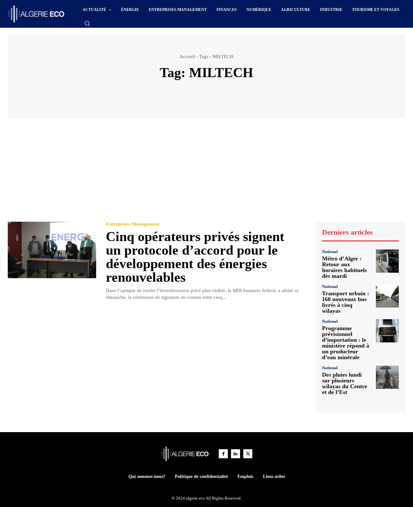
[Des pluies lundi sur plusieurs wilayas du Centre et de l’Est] (387, 377)
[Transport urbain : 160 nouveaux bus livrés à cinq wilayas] (387, 295)
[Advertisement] (206, 173)
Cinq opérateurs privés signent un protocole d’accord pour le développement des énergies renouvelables (195, 257)
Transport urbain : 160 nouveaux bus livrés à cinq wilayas (345, 302)
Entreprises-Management (132, 224)
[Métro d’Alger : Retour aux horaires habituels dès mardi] (387, 260)
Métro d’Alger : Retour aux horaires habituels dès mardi (344, 267)
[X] (247, 453)
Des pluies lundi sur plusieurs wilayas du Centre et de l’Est (344, 383)
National (330, 251)
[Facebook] (223, 453)
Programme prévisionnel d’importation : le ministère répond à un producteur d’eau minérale (345, 342)
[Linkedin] (235, 453)
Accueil (187, 56)
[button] (87, 23)
